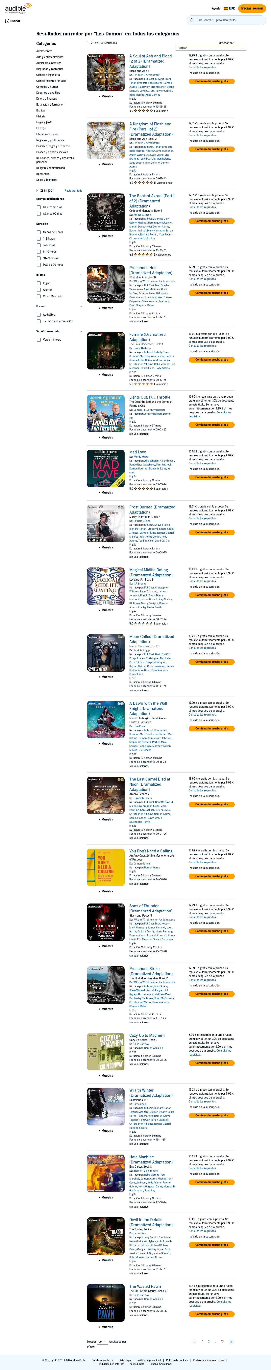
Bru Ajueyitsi (163, 810)
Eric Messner (158, 87)
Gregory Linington (158, 528)
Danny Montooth (165, 1186)
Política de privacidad (149, 1360)
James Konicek (156, 927)
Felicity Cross (161, 352)
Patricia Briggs (142, 521)
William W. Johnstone (146, 281)
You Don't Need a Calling (150, 851)
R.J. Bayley (144, 87)
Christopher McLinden (142, 238)
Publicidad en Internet (112, 1364)
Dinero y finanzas (46, 98)
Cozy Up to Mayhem (147, 1035)
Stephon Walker (145, 305)
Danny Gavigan (149, 603)
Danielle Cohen (138, 818)
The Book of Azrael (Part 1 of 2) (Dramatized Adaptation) (152, 201)
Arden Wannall (137, 154)
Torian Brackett (138, 83)
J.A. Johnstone (167, 281)
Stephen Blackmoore (146, 1170)
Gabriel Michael (138, 222)
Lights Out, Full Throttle (149, 397)
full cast (148, 147)
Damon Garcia (142, 863)
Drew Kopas (162, 923)
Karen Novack (150, 599)
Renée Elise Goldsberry (142, 464)
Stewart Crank (163, 79)
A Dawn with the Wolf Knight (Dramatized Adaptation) (148, 708)
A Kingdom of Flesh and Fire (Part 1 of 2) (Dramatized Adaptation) (151, 129)
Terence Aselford (139, 289)
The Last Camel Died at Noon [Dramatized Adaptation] (149, 784)
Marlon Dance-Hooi (140, 226)
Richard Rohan (148, 234)
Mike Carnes (153, 94)
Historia (40, 116)
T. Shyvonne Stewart (158, 1253)
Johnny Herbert (156, 409)
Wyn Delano (163, 158)
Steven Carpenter (163, 939)
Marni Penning (164, 931)
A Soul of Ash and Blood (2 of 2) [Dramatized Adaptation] (150, 61)
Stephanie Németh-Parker (144, 742)
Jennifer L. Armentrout (147, 75)
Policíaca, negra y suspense (53, 146)
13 (222, 1341)
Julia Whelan (151, 460)
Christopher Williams (141, 364)
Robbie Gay (145, 746)
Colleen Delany (145, 931)
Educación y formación (50, 104)
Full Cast (149, 79)
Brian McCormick (157, 935)
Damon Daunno (138, 468)
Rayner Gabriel (164, 90)
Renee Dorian (152, 536)
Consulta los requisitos (202, 67)
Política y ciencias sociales (52, 152)
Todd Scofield (146, 540)
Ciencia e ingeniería (48, 75)
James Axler (140, 1104)
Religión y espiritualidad (50, 168)
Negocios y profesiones (50, 140)
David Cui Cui (146, 90)
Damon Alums (161, 226)
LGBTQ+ (41, 128)
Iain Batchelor (155, 297)
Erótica (40, 110)
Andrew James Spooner (159, 150)
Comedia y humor (47, 87)
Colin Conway (141, 1044)
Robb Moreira (137, 94)
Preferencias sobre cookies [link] (208, 1360)
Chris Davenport (156, 666)
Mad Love (137, 452)
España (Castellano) (161, 1364)
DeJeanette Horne (139, 822)
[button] (59, 199)
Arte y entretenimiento (49, 57)
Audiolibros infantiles (48, 63)
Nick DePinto (152, 162)
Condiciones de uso (103, 1360)
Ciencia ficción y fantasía (51, 81)
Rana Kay (149, 1190)
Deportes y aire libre (48, 92)
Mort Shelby (162, 285)
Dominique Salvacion (160, 222)
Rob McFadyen (155, 990)
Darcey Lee (160, 730)
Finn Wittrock (164, 464)
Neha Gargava (146, 1186)
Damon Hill (140, 409)
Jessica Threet (137, 1253)
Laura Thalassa (142, 348)
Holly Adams (163, 368)
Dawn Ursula (155, 818)
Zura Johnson (164, 738)
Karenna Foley (146, 293)
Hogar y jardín (44, 122)
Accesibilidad (137, 1364)
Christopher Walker (140, 1002)
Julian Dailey (145, 360)
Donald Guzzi (147, 595)
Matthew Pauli (163, 994)
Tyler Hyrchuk (157, 1241)
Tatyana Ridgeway (139, 1120)
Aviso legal (125, 1360)
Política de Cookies (177, 1360)
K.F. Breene (140, 583)
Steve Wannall (150, 301)
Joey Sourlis (151, 1237)
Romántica (42, 174)
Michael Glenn (137, 806)
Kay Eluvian (165, 599)
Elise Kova (139, 726)
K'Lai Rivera (165, 234)
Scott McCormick (164, 998)
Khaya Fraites (162, 524)
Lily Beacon (145, 750)
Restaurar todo (73, 190)
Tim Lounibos (145, 994)
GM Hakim (162, 293)
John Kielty (153, 806)
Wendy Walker (141, 456)
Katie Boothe (155, 83)
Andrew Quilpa (161, 360)
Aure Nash (144, 670)
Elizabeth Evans (157, 468)
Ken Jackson (147, 810)
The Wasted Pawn (145, 1286)
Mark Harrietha (156, 230)
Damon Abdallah (153, 1048)
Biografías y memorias (49, 69)
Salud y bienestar (46, 180)
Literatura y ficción (47, 134)
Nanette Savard (164, 802)
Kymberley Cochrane (141, 998)
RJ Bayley (134, 603)
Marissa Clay (161, 218)
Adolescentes (44, 51)
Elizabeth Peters (143, 798)
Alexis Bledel (167, 460)
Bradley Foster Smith (150, 607)
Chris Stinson (137, 662)
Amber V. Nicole (143, 214)
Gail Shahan (136, 1190)
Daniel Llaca (147, 368)
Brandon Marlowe (139, 356)
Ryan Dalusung (148, 591)
